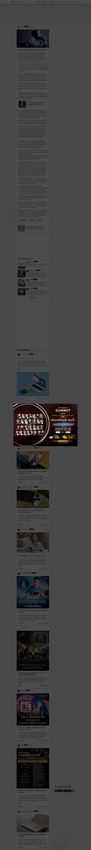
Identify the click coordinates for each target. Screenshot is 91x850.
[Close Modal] (75, 405)
